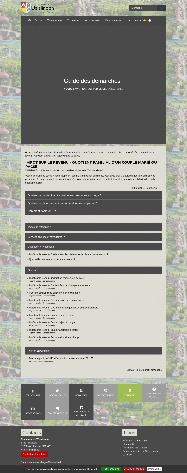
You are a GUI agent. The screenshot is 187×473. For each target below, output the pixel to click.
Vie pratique (84, 89)
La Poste (127, 454)
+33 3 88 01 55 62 (30, 449)
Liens (129, 432)
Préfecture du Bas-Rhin (134, 440)
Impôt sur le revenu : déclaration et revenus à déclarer (112, 152)
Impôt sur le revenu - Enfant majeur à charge (52, 322)
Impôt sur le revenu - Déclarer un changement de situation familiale (63, 307)
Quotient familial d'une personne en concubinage (54, 293)
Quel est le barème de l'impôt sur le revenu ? (52, 259)
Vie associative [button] (93, 20)
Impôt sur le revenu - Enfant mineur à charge (52, 315)
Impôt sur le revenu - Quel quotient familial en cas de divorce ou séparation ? (68, 254)
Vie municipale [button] (55, 20)
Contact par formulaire (34, 454)
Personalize (154, 469)
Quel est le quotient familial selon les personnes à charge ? (65, 195)
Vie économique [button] (114, 20)
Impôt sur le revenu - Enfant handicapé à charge (54, 330)
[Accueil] (37, 8)
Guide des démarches (108, 89)
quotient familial (142, 175)
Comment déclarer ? (41, 210)
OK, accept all (112, 469)
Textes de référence (38, 227)
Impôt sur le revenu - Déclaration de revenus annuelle (56, 300)
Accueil (69, 89)
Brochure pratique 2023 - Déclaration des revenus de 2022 (61, 358)
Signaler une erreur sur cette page (144, 370)
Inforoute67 (128, 444)
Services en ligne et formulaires (45, 237)
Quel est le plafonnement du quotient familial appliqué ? (63, 203)
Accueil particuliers (35, 152)
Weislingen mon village (134, 447)
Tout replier (138, 188)
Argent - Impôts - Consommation (65, 152)
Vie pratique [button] (73, 20)
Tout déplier (154, 188)
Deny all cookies (135, 469)
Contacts (31, 432)
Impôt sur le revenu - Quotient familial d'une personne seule (59, 285)
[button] (29, 20)
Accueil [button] (39, 20)
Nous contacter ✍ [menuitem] (136, 20)
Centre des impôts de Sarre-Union (140, 451)
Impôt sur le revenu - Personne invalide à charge (54, 337)
